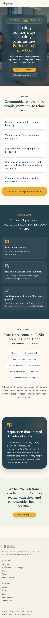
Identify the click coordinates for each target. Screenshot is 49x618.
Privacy (4, 614)
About (4, 588)
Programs (5, 564)
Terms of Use (7, 600)
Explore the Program (23, 70)
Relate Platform (8, 577)
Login (4, 594)
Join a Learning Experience (24, 75)
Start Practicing (23, 515)
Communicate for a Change (12, 568)
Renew (5, 571)
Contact (5, 591)
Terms (11, 614)
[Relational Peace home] (7, 3)
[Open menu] (45, 4)
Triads (4, 574)
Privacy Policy (7, 597)
